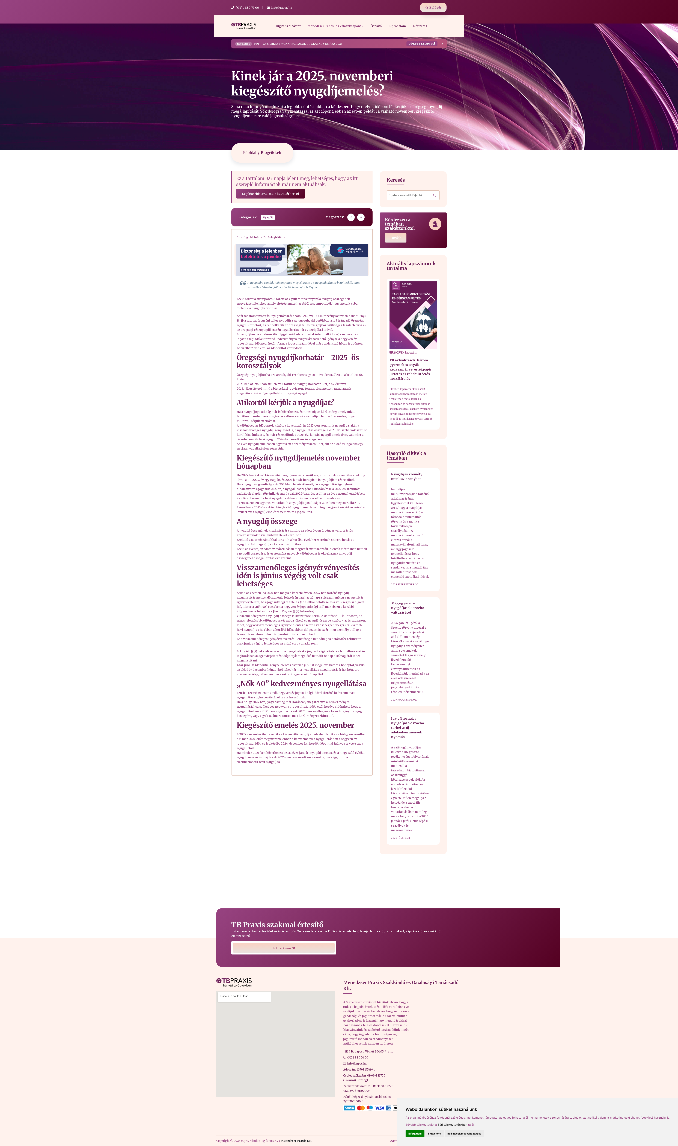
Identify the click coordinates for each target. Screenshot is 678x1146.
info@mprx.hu (357, 1063)
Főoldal (250, 152)
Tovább (396, 238)
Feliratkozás (282, 948)
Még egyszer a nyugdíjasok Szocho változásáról (407, 607)
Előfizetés (420, 26)
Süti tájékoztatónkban (452, 1124)
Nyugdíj (268, 217)
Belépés (435, 7)
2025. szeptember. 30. (405, 584)
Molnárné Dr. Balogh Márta (267, 237)
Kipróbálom (397, 26)
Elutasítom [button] (434, 1133)
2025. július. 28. (400, 837)
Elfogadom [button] (415, 1133)
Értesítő (376, 26)
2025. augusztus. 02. (404, 699)
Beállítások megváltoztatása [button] (464, 1133)
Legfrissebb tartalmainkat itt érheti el (270, 194)
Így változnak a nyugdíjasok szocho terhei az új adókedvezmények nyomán (407, 727)
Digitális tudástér (288, 26)
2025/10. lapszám (405, 352)
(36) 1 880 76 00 (357, 1057)
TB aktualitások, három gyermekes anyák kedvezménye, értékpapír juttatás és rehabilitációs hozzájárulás (410, 369)
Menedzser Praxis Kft (296, 1140)
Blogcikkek (271, 152)
